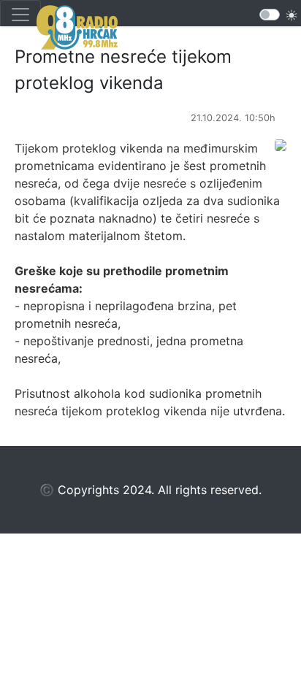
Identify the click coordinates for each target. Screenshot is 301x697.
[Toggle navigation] (20, 14)
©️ (46, 489)
